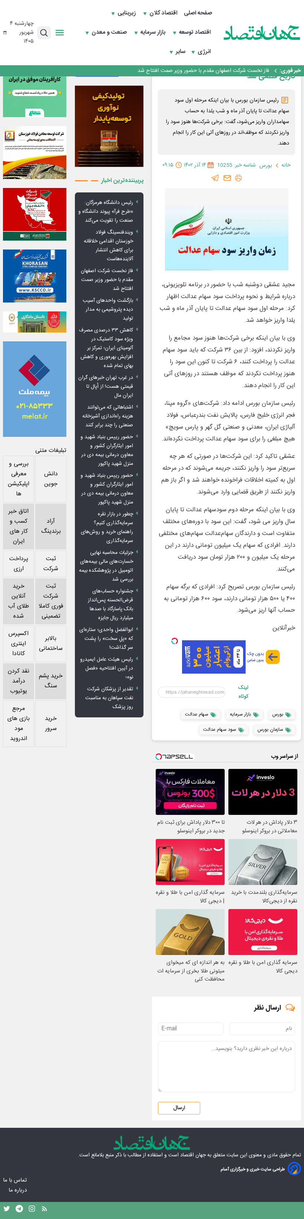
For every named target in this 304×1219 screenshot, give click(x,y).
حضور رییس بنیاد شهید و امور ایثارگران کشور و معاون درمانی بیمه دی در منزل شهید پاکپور (106, 450)
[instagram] (32, 1210)
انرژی (205, 52)
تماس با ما (15, 1180)
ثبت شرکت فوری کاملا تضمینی (51, 601)
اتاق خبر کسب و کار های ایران (19, 526)
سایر (180, 52)
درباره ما (18, 1190)
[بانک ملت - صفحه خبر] (34, 322)
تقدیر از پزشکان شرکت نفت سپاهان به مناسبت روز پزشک (109, 698)
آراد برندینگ (51, 526)
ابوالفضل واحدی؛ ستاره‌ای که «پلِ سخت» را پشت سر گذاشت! (106, 638)
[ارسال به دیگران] (227, 178)
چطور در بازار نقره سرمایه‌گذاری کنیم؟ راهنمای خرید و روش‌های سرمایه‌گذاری (107, 527)
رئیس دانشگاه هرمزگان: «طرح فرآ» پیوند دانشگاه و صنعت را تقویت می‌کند (105, 211)
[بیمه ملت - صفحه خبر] (34, 389)
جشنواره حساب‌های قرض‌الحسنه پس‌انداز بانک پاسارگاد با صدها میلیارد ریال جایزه (110, 604)
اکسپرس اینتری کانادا (19, 644)
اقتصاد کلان (164, 13)
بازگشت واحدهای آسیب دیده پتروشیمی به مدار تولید (212, 70)
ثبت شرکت (50, 564)
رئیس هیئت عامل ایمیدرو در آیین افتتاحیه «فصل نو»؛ (106, 668)
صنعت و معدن (110, 32)
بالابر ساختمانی (51, 644)
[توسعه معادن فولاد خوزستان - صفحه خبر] (34, 152)
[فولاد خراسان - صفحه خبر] (34, 276)
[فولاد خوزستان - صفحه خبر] (34, 214)
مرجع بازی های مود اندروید (18, 724)
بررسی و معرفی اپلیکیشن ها (18, 479)
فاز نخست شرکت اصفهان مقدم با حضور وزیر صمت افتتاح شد (107, 280)
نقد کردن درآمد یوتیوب (18, 681)
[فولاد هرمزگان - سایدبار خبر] (109, 126)
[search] (44, 32)
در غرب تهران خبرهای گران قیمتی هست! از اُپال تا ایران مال (105, 386)
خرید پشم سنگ (51, 681)
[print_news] (238, 178)
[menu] (59, 32)
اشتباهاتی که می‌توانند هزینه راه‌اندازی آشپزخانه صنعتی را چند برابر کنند (107, 416)
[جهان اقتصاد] (262, 32)
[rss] (44, 1210)
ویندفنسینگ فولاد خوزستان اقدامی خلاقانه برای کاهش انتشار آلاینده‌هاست (108, 246)
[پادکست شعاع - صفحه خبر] (34, 85)
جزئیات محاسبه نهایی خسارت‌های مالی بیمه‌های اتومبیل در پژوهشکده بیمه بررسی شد (106, 566)
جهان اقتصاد (193, 1155)
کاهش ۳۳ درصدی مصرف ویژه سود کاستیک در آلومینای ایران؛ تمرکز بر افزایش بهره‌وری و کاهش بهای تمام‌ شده (106, 348)
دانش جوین (51, 479)
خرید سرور (51, 724)
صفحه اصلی (198, 13)
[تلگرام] (215, 178)
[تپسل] (174, 641)
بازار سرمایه (154, 32)
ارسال (179, 1108)
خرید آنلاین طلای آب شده (18, 601)
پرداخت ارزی (18, 564)
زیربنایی (127, 13)
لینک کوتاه (243, 692)
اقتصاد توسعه (195, 32)
